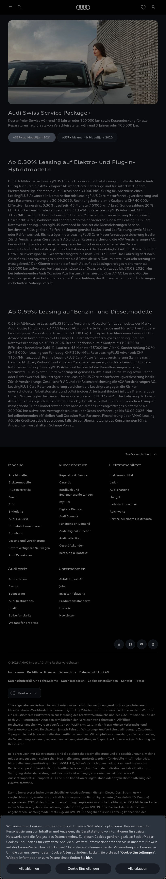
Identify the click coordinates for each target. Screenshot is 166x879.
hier (89, 858)
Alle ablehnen (29, 868)
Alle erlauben (137, 868)
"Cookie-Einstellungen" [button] (137, 852)
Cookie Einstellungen (83, 868)
